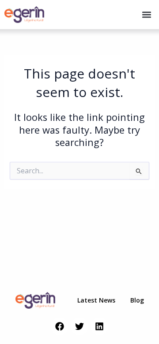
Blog (137, 300)
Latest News (96, 300)
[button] (146, 14)
